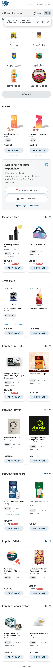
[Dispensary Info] (3, 19)
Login (39, 13)
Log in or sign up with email (26, 205)
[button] (27, 21)
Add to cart (14, 268)
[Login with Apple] (43, 22)
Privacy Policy (26, 666)
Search (19, 13)
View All (26, 94)
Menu (7, 13)
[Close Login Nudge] (48, 21)
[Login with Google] (38, 22)
